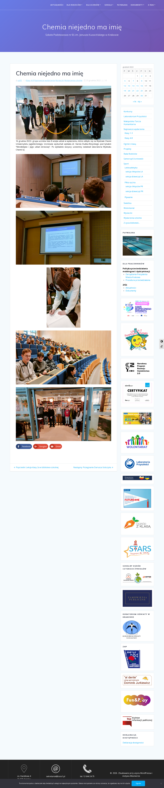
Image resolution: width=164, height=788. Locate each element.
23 (142, 90)
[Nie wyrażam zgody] (161, 783)
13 (129, 86)
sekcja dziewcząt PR (134, 191)
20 (129, 90)
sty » (140, 101)
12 (125, 86)
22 (137, 90)
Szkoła (108, 5)
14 (133, 86)
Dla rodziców (74, 5)
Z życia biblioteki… (132, 223)
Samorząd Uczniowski (133, 158)
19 (125, 90)
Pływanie (129, 197)
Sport (126, 163)
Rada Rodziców (130, 154)
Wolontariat (129, 208)
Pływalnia (122, 5)
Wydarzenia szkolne (73, 80)
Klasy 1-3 (129, 133)
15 (137, 86)
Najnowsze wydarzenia (44, 80)
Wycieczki (59, 80)
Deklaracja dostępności (133, 742)
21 (133, 90)
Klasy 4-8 (30, 80)
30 (142, 95)
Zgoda (138, 783)
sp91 (20, 80)
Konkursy (128, 111)
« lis (134, 101)
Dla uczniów (92, 5)
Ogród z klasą (130, 144)
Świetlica (127, 203)
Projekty (127, 149)
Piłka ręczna (130, 182)
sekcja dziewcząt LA (134, 176)
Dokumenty (137, 5)
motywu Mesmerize (131, 776)
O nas (151, 5)
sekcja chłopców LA (134, 171)
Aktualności (56, 5)
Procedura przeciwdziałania (138, 280)
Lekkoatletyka (131, 167)
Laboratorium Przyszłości (135, 116)
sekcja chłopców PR (134, 186)
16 (142, 86)
